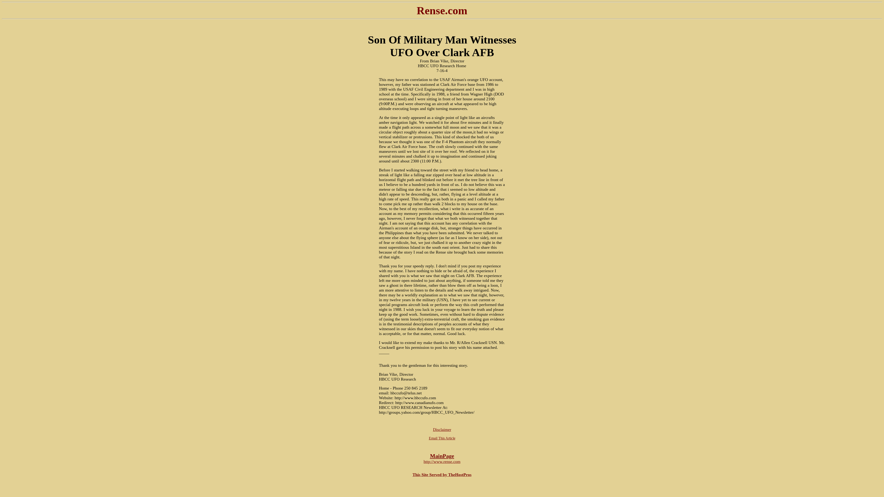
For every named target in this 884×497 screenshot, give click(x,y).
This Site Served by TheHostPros (442, 474)
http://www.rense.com (442, 461)
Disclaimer (442, 429)
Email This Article (442, 438)
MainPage (442, 456)
